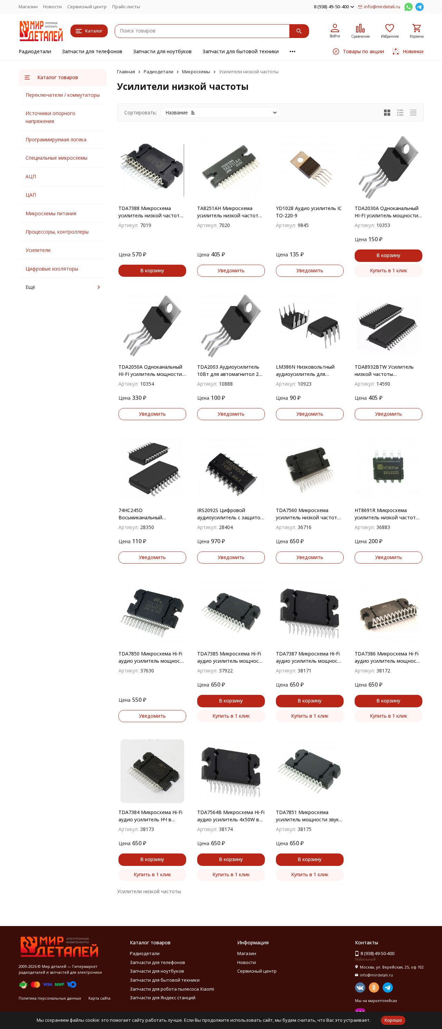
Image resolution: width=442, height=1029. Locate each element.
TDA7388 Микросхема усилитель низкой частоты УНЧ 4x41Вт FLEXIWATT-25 (150, 212)
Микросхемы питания (51, 213)
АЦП (31, 176)
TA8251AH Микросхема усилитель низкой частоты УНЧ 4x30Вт (229, 212)
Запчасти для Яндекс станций (162, 997)
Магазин (28, 6)
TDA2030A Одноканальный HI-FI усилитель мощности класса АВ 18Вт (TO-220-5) (387, 212)
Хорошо (393, 1020)
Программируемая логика (56, 139)
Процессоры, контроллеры (57, 231)
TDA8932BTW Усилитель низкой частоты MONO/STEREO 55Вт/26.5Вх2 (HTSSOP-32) (386, 371)
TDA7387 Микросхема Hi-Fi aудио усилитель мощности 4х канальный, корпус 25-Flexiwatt (309, 657)
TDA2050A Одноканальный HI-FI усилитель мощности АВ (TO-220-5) (150, 371)
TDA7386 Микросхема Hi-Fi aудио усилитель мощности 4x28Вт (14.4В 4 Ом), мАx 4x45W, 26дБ (388, 657)
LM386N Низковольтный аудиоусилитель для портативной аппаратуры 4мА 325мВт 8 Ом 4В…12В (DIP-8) (307, 371)
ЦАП (31, 194)
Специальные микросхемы (56, 157)
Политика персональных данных (50, 998)
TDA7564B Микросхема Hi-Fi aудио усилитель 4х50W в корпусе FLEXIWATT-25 (231, 816)
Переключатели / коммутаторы (63, 95)
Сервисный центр (87, 6)
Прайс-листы (126, 6)
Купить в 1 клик (388, 270)
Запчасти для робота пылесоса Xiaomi (172, 989)
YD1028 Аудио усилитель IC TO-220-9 (309, 212)
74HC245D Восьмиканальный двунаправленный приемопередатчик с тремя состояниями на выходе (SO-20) (151, 514)
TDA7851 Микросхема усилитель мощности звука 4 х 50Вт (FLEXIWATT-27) (309, 816)
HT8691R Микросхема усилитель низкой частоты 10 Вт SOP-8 (387, 514)
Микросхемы (196, 71)
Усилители (38, 250)
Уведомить (231, 270)
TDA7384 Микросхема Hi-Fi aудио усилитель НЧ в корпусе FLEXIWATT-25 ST (150, 816)
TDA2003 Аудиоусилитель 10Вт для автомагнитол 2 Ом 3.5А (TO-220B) (228, 371)
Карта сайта (99, 998)
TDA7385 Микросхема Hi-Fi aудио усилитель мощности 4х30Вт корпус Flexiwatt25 (231, 657)
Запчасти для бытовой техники (241, 51)
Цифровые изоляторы (52, 268)
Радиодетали (35, 51)
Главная (126, 71)
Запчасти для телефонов (92, 51)
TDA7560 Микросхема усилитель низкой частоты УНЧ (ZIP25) (308, 514)
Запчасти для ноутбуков (162, 51)
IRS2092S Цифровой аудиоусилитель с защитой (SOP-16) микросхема (230, 514)
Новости (52, 6)
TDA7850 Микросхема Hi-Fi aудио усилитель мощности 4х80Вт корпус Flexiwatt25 (152, 657)
